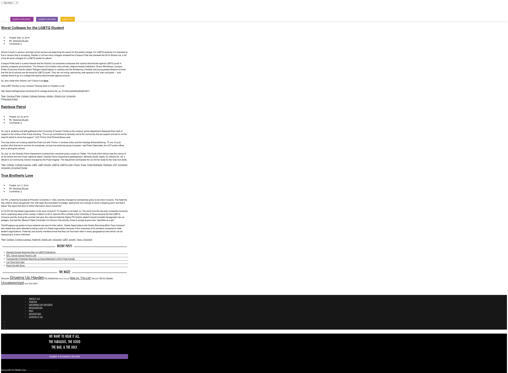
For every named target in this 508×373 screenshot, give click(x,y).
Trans (79, 239)
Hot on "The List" (64, 278)
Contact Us (36, 317)
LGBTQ (55, 164)
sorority (72, 239)
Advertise (35, 314)
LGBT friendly (44, 164)
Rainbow (107, 164)
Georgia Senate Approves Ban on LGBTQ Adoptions (31, 252)
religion (50, 96)
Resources (36, 308)
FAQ (31, 311)
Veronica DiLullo (20, 40)
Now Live (95, 278)
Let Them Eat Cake (15, 262)
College (25, 96)
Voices (26, 283)
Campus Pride (13, 96)
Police (77, 164)
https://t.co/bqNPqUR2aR (38, 369)
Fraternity (36, 239)
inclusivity (57, 239)
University (71, 96)
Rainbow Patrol (13, 106)
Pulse (83, 164)
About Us (34, 299)
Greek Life (46, 239)
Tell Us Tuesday (106, 278)
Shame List (60, 96)
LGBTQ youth (66, 164)
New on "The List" (80, 278)
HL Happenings (51, 278)
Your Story (33, 283)
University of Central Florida (14, 167)
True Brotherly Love (17, 175)
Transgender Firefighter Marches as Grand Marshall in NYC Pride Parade (40, 258)
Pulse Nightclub (94, 164)
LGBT (34, 164)
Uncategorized (12, 282)
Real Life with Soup (15, 265)
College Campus (38, 96)
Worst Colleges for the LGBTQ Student (32, 27)
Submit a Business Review (64, 356)
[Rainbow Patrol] (9, 99)
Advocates (5, 278)
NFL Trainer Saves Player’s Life (21, 255)
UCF (115, 164)
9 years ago (54, 370)
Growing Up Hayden (27, 277)
